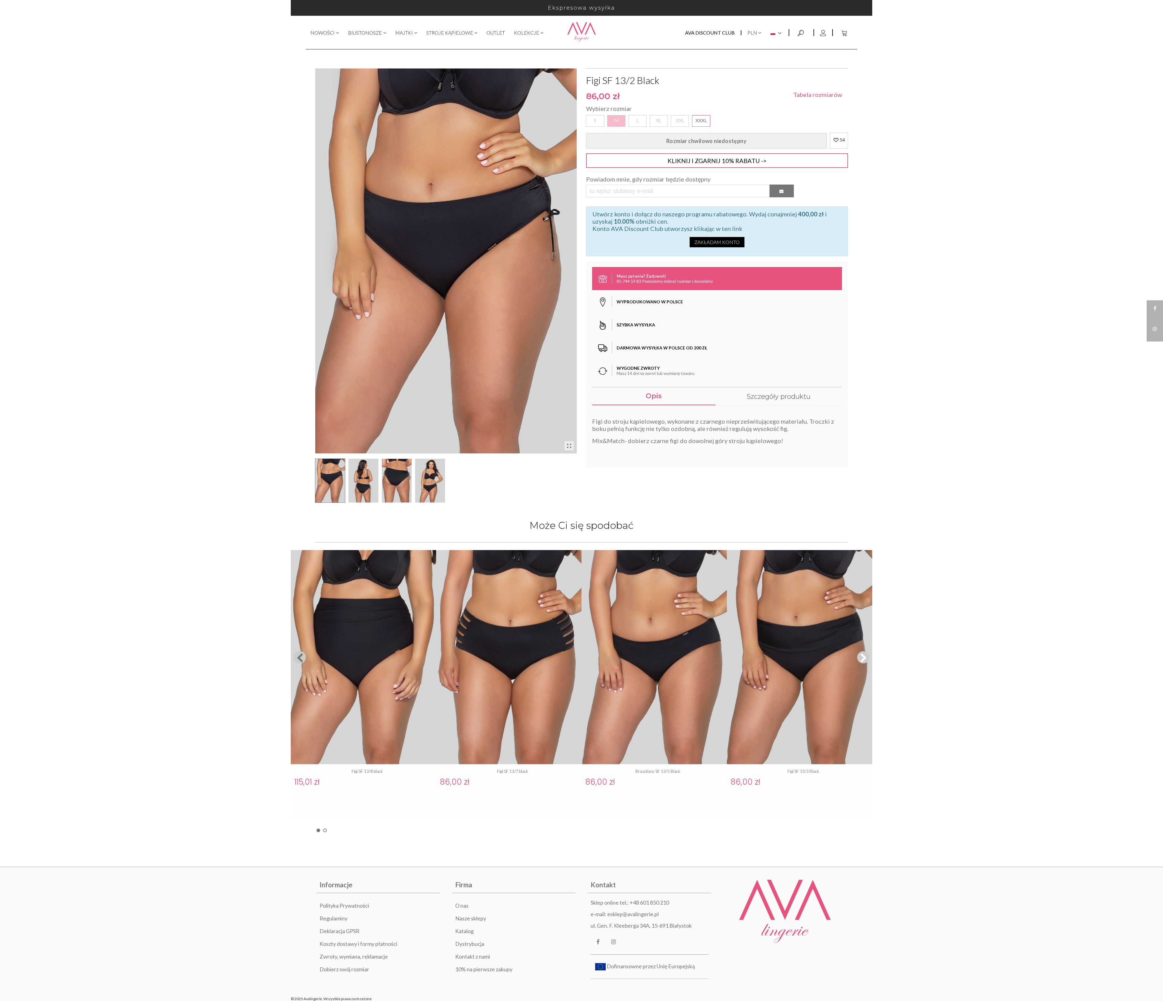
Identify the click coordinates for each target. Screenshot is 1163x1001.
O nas (462, 905)
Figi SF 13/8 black (367, 771)
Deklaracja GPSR (340, 931)
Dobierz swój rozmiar (344, 969)
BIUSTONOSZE (365, 32)
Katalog (464, 931)
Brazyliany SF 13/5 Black (657, 771)
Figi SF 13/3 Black (803, 771)
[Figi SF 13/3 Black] (799, 657)
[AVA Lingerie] (581, 32)
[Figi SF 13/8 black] (363, 657)
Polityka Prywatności (344, 905)
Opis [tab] (654, 396)
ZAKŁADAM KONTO (717, 242)
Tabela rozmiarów (817, 94)
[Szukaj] (801, 32)
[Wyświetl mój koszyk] (845, 32)
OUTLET (495, 32)
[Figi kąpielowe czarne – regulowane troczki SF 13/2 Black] (569, 445)
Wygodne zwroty (581, 8)
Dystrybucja (469, 943)
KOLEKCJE (526, 32)
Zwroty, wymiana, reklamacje (354, 956)
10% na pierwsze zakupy (483, 969)
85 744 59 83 (629, 281)
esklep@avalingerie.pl (633, 914)
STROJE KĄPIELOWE (449, 32)
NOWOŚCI (322, 32)
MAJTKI (404, 32)
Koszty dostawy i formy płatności (358, 943)
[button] (863, 657)
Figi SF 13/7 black (512, 771)
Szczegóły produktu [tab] (778, 396)
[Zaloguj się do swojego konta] (822, 32)
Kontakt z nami (472, 956)
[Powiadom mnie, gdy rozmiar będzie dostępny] (782, 191)
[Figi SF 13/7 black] (509, 657)
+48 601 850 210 (649, 902)
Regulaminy (333, 918)
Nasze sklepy (470, 918)
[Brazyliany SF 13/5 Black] (654, 657)
